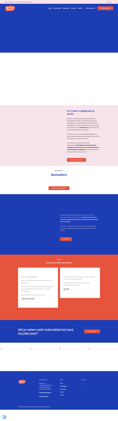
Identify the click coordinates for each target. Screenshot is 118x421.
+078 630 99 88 (90, 8)
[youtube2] (104, 2)
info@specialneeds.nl (45, 392)
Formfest (47, 407)
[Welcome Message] (4, 417)
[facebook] (98, 2)
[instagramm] (101, 2)
